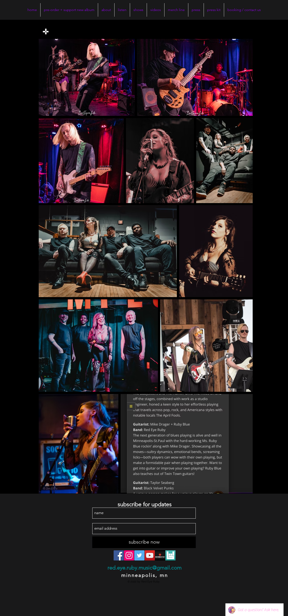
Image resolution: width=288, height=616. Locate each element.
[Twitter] (139, 555)
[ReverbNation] (160, 555)
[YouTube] (150, 555)
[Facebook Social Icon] (119, 555)
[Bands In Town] (170, 555)
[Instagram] (129, 555)
